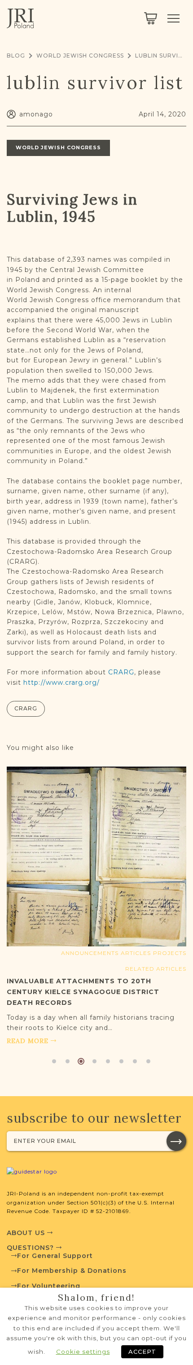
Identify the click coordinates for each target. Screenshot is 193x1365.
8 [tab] (148, 1061)
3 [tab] (81, 1061)
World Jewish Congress (80, 55)
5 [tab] (108, 1061)
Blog (16, 55)
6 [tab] (121, 1061)
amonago (36, 114)
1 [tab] (54, 1061)
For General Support (55, 1256)
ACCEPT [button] (142, 1351)
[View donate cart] (150, 18)
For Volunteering (48, 1286)
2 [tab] (67, 1061)
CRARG (121, 672)
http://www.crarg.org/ (61, 682)
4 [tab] (94, 1061)
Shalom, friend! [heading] (96, 1297)
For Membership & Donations (72, 1271)
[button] (176, 1141)
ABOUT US (27, 1233)
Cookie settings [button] (83, 1351)
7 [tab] (135, 1061)
